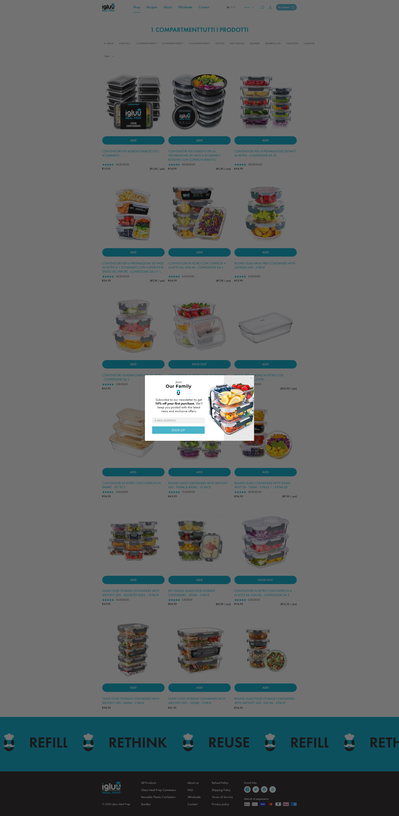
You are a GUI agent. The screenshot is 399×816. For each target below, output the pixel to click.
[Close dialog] (251, 378)
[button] (199, 396)
